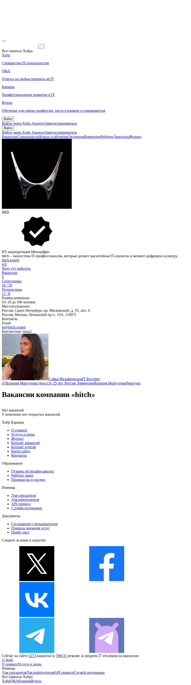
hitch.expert (10, 260)
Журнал (135, 137)
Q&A (14, 681)
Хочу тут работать (16, 269)
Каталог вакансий (25, 443)
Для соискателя (23, 495)
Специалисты (28, 137)
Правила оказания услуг (30, 528)
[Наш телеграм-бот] (107, 652)
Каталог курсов (23, 447)
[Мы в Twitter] (37, 580)
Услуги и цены (23, 434)
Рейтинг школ (22, 475)
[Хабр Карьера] (20, 46)
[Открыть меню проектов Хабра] (4, 41)
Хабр (6, 681)
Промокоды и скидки (28, 480)
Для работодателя (25, 500)
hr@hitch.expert (14, 327)
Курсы (36, 681)
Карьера (24, 681)
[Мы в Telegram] (37, 652)
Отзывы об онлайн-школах (32, 471)
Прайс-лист (20, 532)
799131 (61, 656)
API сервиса (21, 504)
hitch (5, 212)
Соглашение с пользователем (34, 524)
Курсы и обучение (53, 137)
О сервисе (19, 430)
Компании (92, 137)
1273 (32, 656)
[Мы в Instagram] (107, 616)
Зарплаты (121, 137)
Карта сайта (20, 451)
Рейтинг (107, 137)
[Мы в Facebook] (107, 580)
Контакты (19, 455)
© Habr (7, 660)
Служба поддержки (26, 508)
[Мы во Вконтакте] (37, 616)
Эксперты (76, 137)
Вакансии (9, 137)
